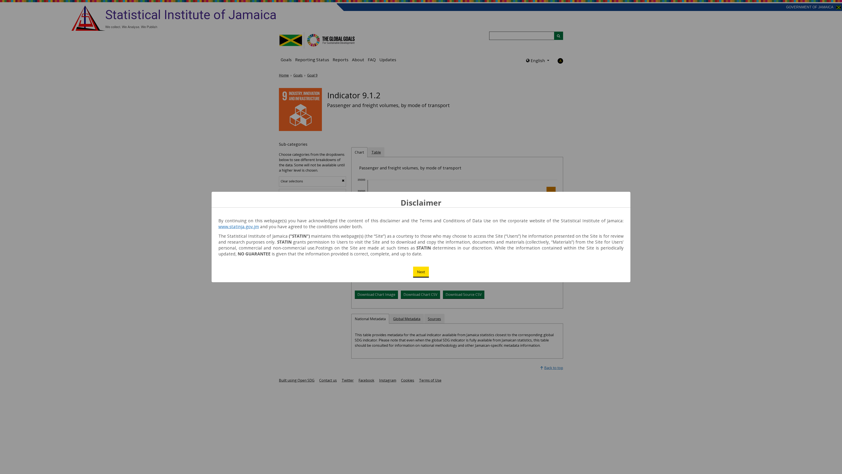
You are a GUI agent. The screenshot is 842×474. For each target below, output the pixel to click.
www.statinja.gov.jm (238, 227)
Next (421, 271)
